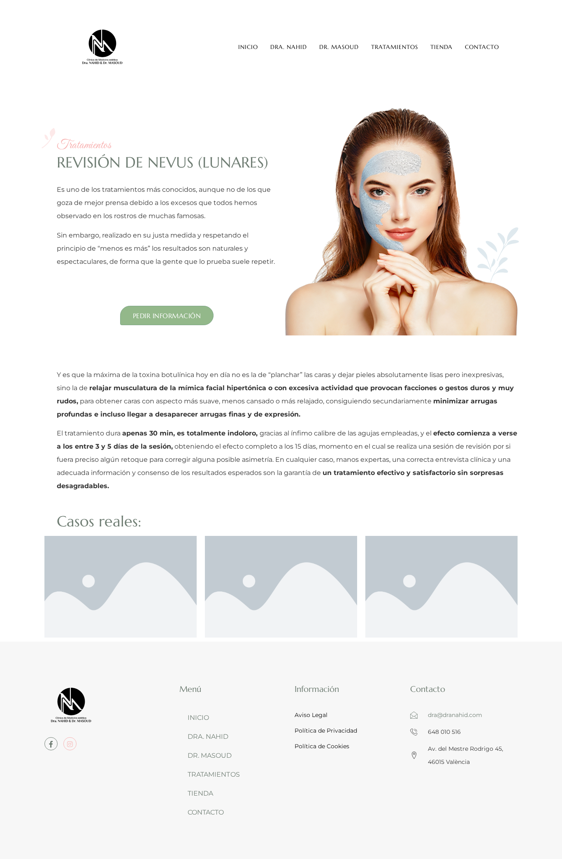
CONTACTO (482, 47)
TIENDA (441, 47)
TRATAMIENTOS (394, 47)
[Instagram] (70, 743)
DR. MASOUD (339, 47)
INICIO (248, 47)
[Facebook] (51, 743)
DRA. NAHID (288, 47)
